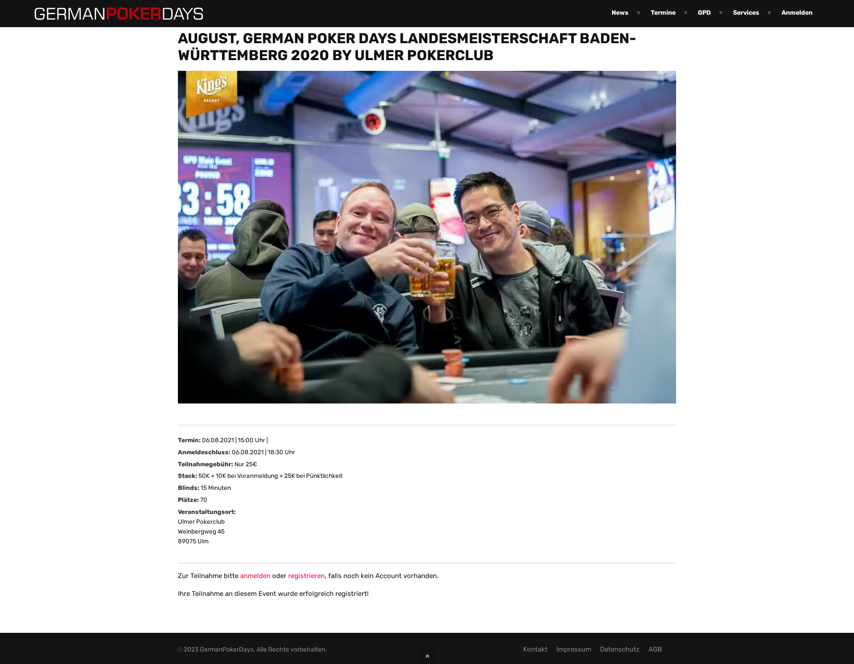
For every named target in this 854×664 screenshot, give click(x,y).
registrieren (306, 576)
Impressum (573, 649)
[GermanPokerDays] (112, 15)
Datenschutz (620, 649)
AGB (655, 649)
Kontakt (535, 649)
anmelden (255, 576)
